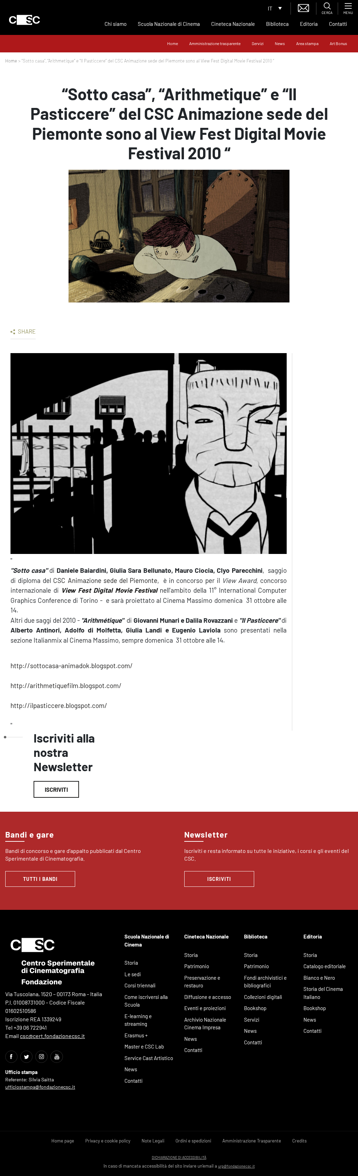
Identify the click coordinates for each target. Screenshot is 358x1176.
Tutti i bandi (40, 879)
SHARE (26, 331)
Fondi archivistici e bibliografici (265, 981)
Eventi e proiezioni (205, 1008)
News (280, 43)
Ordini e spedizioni (193, 1141)
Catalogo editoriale (324, 966)
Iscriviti (56, 789)
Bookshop (255, 1008)
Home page (62, 1141)
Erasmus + (136, 1035)
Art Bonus (338, 43)
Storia (131, 962)
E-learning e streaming (138, 1020)
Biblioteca (277, 24)
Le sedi (132, 974)
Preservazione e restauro (202, 981)
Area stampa (307, 43)
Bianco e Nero (319, 977)
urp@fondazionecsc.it (236, 1166)
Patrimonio (196, 966)
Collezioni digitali (263, 997)
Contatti (338, 24)
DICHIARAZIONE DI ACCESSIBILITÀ (179, 1157)
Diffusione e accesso (207, 997)
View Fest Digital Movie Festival (109, 590)
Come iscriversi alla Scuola (146, 1001)
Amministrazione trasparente (215, 43)
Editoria (309, 24)
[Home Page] (24, 20)
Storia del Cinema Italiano (323, 993)
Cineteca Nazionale (233, 24)
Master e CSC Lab (144, 1046)
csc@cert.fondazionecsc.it (52, 1035)
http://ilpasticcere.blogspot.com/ (58, 705)
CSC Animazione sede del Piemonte (105, 580)
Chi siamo (116, 24)
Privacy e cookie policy (107, 1141)
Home (172, 43)
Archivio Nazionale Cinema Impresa (205, 1023)
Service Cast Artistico (148, 1058)
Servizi (258, 43)
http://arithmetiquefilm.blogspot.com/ (66, 685)
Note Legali (153, 1141)
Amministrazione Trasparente (251, 1141)
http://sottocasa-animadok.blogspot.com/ (71, 666)
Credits (299, 1141)
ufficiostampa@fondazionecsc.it (40, 1087)
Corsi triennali (140, 985)
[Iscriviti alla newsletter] (303, 7)
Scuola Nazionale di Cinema (169, 24)
